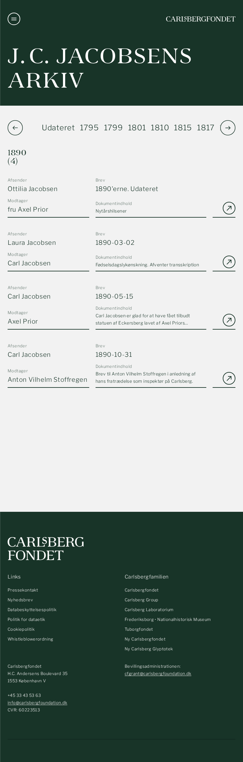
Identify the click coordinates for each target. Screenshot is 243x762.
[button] (227, 127)
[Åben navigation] (14, 19)
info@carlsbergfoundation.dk (37, 702)
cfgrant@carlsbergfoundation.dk (158, 673)
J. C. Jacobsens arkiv (100, 68)
